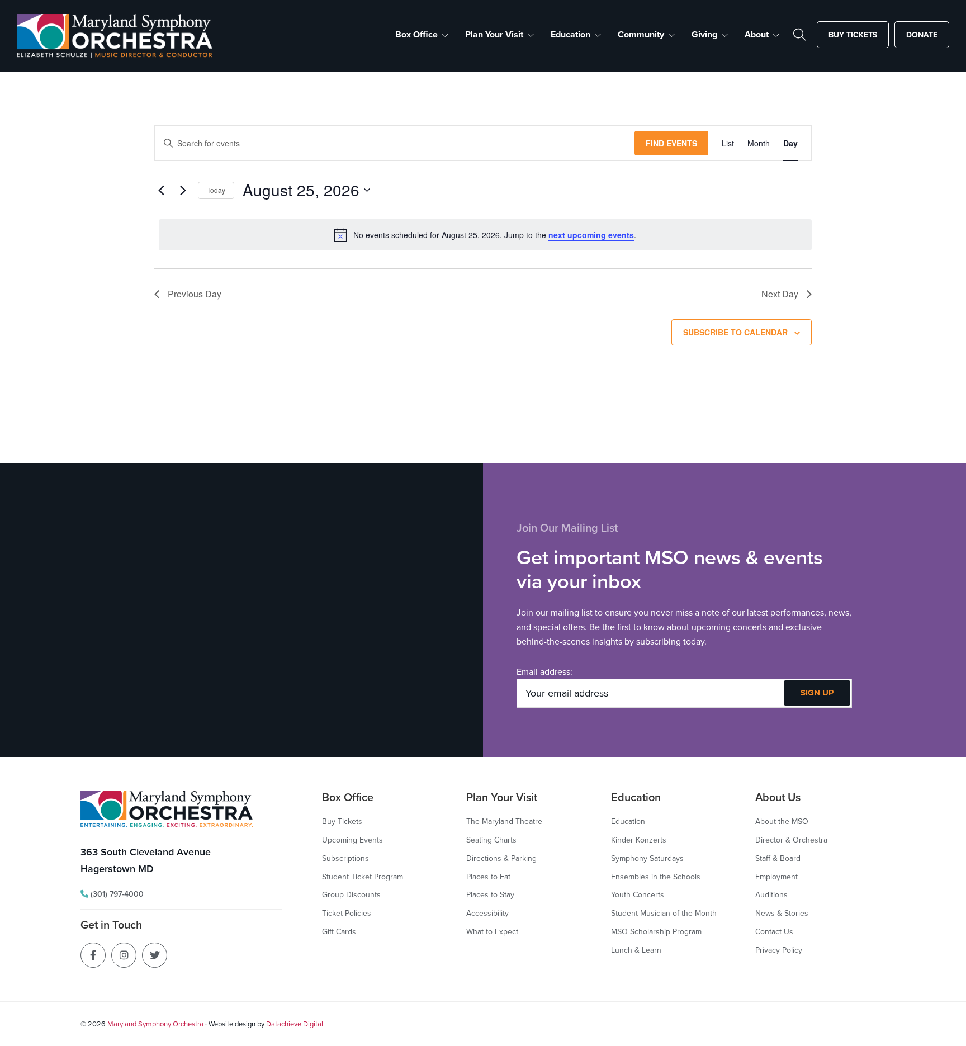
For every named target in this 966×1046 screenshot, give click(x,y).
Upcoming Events (352, 839)
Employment (776, 876)
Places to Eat (488, 876)
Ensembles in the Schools (655, 876)
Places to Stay (490, 894)
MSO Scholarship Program (656, 931)
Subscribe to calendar (735, 332)
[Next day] (183, 190)
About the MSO (781, 821)
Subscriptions (345, 858)
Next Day (779, 293)
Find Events (671, 143)
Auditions (771, 894)
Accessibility (487, 913)
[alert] (485, 234)
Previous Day (194, 293)
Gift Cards (339, 931)
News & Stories (781, 913)
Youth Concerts (637, 894)
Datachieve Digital (294, 1024)
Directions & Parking (501, 858)
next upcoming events (591, 234)
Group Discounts (351, 894)
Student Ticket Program (362, 876)
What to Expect (492, 931)
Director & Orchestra (791, 839)
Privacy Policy (778, 949)
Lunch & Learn (636, 949)
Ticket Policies (346, 913)
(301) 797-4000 (116, 894)
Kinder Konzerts (638, 839)
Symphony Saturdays (647, 858)
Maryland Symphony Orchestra (155, 1024)
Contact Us (774, 931)
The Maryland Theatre (504, 821)
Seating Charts (491, 839)
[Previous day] (161, 190)
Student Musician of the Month (664, 913)
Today (216, 190)
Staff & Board (778, 858)
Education (628, 821)
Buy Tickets (342, 821)
